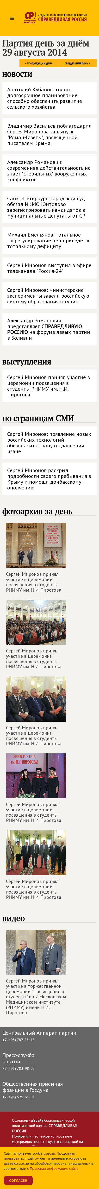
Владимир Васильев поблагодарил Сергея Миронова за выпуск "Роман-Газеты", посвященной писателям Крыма (49, 134)
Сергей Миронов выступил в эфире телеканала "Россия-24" (49, 268)
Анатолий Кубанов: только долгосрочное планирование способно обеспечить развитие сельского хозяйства (44, 98)
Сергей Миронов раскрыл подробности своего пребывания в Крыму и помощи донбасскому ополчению (49, 479)
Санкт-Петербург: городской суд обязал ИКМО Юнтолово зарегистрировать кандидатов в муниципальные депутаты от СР (46, 207)
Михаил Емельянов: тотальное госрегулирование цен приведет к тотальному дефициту (48, 240)
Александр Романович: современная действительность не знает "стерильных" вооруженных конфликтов (49, 171)
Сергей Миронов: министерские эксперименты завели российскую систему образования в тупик (48, 296)
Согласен (18, 1180)
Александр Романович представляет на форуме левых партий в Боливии (48, 329)
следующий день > (77, 63)
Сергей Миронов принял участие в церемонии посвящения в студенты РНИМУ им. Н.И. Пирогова (48, 386)
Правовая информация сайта (54, 1168)
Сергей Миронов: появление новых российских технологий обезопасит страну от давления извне (49, 443)
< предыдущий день (39, 63)
